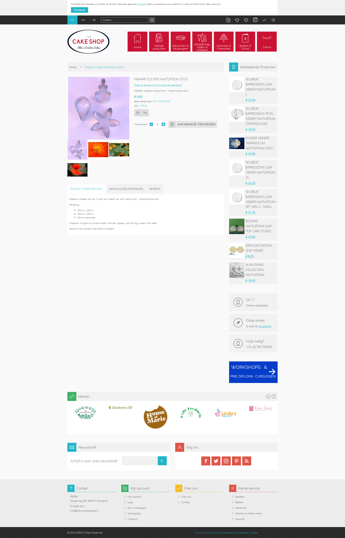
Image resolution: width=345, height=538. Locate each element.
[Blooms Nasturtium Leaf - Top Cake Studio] (236, 226)
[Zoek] (152, 20)
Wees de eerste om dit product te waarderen (158, 85)
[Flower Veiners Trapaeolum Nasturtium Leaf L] (236, 143)
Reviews (155, 189)
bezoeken (265, 326)
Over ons (186, 496)
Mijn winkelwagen (255, 19)
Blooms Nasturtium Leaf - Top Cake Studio (260, 226)
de (94, 20)
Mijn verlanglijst (246, 19)
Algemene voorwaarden (236, 532)
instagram (226, 460)
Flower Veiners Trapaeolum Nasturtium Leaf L (260, 143)
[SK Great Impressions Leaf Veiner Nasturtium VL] (236, 167)
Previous (268, 396)
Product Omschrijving (86, 189)
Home (73, 67)
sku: (136, 105)
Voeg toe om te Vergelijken (145, 112)
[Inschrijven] (162, 460)
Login (131, 502)
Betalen (264, 19)
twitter (215, 460)
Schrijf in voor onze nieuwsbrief (94, 460)
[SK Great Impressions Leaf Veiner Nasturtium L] (236, 84)
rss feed (246, 460)
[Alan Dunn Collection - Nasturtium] (236, 270)
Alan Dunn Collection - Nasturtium (256, 269)
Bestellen (240, 496)
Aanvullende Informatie (126, 189)
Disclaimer (208, 532)
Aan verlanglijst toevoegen (137, 112)
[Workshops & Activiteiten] (253, 363)
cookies (143, 4)
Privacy (198, 532)
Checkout (133, 519)
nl (72, 20)
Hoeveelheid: (141, 124)
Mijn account (237, 19)
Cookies (218, 532)
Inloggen (273, 19)
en (83, 20)
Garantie (239, 519)
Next (274, 396)
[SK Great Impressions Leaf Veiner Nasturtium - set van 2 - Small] (236, 197)
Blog (228, 19)
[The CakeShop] (88, 42)
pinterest (236, 460)
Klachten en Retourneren (248, 513)
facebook (205, 460)
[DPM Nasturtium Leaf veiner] (236, 250)
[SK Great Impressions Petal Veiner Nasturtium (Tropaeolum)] (236, 113)
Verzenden (241, 507)
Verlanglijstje (134, 513)
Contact (185, 502)
